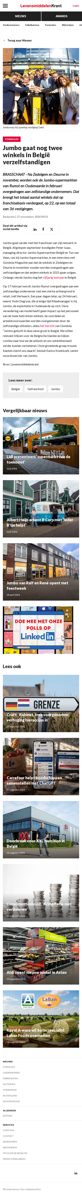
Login (76, 5)
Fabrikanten (32, 25)
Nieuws (20, 16)
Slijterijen (68, 25)
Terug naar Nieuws (19, 40)
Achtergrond (11, 1101)
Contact (8, 1135)
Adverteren (10, 1141)
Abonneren (10, 1147)
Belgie (15, 389)
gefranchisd (35, 389)
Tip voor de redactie (15, 1153)
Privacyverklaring (14, 1158)
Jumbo (55, 389)
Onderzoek (10, 1089)
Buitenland (10, 1095)
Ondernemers (11, 25)
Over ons (8, 1130)
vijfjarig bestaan (53, 277)
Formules (50, 25)
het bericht (47, 326)
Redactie (9, 216)
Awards (62, 16)
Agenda (7, 1115)
